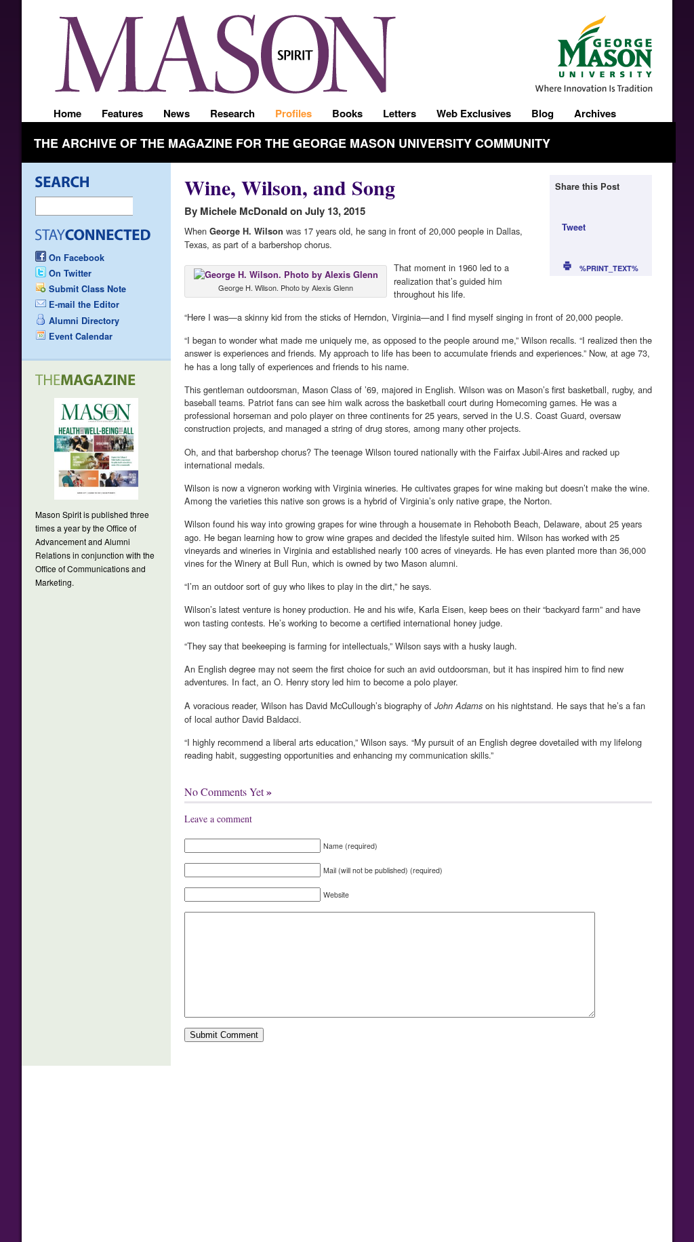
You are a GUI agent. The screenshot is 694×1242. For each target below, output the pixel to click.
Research (232, 113)
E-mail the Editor (84, 304)
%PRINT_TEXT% (608, 268)
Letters (399, 113)
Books (347, 113)
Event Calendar (81, 336)
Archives (595, 113)
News (176, 113)
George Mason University (603, 49)
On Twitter (70, 273)
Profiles (293, 113)
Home (67, 113)
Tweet (574, 227)
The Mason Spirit (225, 54)
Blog (542, 113)
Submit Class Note (87, 289)
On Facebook (76, 258)
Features (122, 113)
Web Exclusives (473, 113)
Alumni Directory (84, 321)
